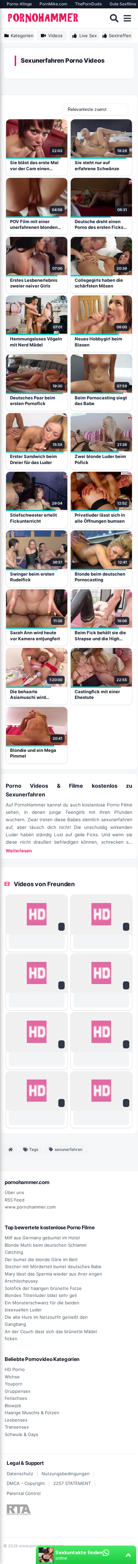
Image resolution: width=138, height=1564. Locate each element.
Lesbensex (16, 1420)
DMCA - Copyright (26, 1483)
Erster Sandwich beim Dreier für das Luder (33, 459)
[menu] (127, 18)
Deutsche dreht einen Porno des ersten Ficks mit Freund (99, 225)
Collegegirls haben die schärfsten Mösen (99, 283)
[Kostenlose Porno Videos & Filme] (44, 18)
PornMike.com (53, 3)
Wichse (12, 1376)
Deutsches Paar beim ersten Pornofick (32, 400)
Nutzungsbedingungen (66, 1473)
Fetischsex (16, 1398)
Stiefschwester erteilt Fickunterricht (33, 518)
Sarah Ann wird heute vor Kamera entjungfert (35, 635)
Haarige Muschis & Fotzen (32, 1412)
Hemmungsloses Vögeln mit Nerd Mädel (36, 341)
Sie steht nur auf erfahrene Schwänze (97, 165)
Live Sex (88, 35)
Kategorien (22, 35)
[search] (114, 18)
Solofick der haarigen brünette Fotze (43, 1288)
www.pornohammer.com (30, 1207)
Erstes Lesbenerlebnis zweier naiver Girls (33, 283)
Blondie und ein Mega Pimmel (33, 753)
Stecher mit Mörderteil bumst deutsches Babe (53, 1266)
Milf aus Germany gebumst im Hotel (42, 1237)
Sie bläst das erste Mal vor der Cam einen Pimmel (34, 166)
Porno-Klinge (19, 3)
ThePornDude (88, 3)
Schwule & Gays (21, 1434)
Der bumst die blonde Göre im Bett (41, 1259)
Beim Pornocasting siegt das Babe (101, 400)
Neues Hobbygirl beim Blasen (98, 341)
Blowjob (13, 1405)
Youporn (13, 1383)
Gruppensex (17, 1391)
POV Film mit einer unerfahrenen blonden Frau (34, 225)
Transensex (17, 1427)
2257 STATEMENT (72, 1483)
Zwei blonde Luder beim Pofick (100, 459)
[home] (10, 1149)
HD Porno (15, 1369)
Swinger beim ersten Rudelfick (32, 577)
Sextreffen (120, 35)
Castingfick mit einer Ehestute (97, 694)
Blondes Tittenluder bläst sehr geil (41, 1295)
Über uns (14, 1192)
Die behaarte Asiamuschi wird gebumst (28, 695)
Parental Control (24, 1493)
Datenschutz (20, 1473)
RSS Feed (14, 1199)
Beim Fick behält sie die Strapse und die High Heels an (100, 636)
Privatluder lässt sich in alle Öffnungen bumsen (100, 518)
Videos (55, 35)
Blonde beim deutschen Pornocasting (100, 577)
